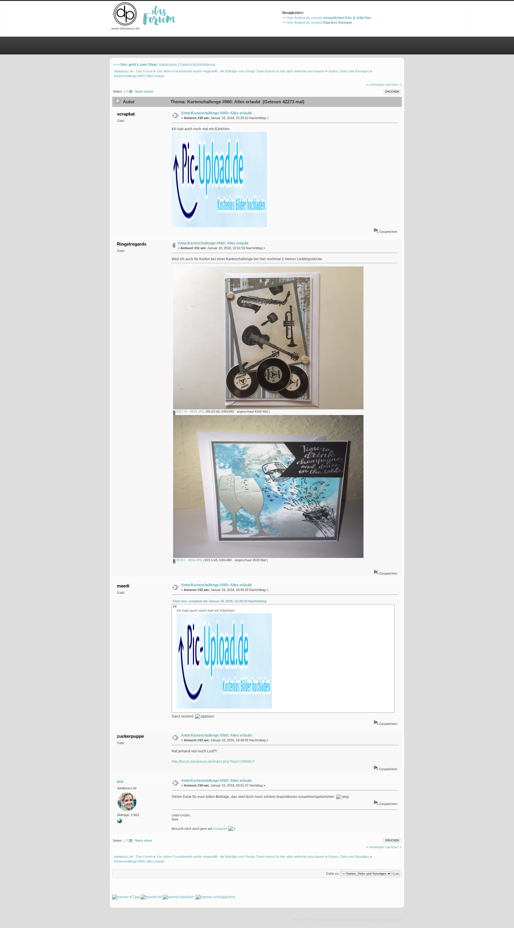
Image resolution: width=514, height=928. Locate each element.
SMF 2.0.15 (300, 919)
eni (120, 781)
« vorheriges (375, 84)
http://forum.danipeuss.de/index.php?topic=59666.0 (213, 761)
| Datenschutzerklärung (196, 65)
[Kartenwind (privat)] (119, 822)
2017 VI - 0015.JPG (190, 411)
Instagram (220, 828)
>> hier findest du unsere (326, 18)
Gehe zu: (332, 873)
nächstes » (393, 84)
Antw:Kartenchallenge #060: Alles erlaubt (216, 113)
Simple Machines (341, 919)
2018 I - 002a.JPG (189, 560)
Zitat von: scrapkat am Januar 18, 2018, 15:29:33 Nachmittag (220, 601)
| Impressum (167, 65)
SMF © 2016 (319, 919)
